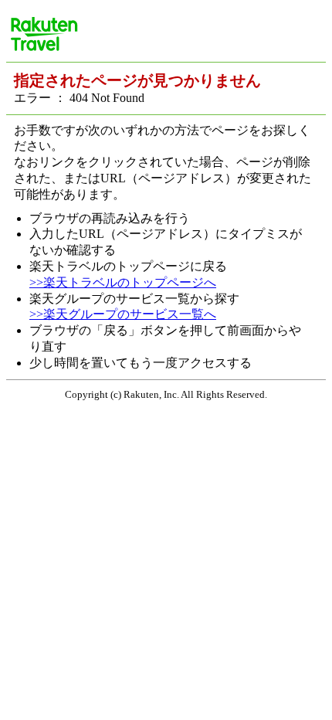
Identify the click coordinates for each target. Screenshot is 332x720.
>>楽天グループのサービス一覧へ (122, 314)
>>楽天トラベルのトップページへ (122, 282)
